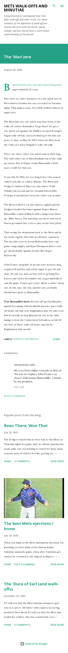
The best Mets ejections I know (28, 526)
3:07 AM (19, 387)
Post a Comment (14, 395)
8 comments (22, 624)
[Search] (54, 6)
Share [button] (56, 339)
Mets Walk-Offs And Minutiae (26, 8)
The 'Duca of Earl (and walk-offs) (31, 586)
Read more (57, 461)
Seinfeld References (26, 339)
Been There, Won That (26, 425)
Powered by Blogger (36, 643)
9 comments (22, 461)
